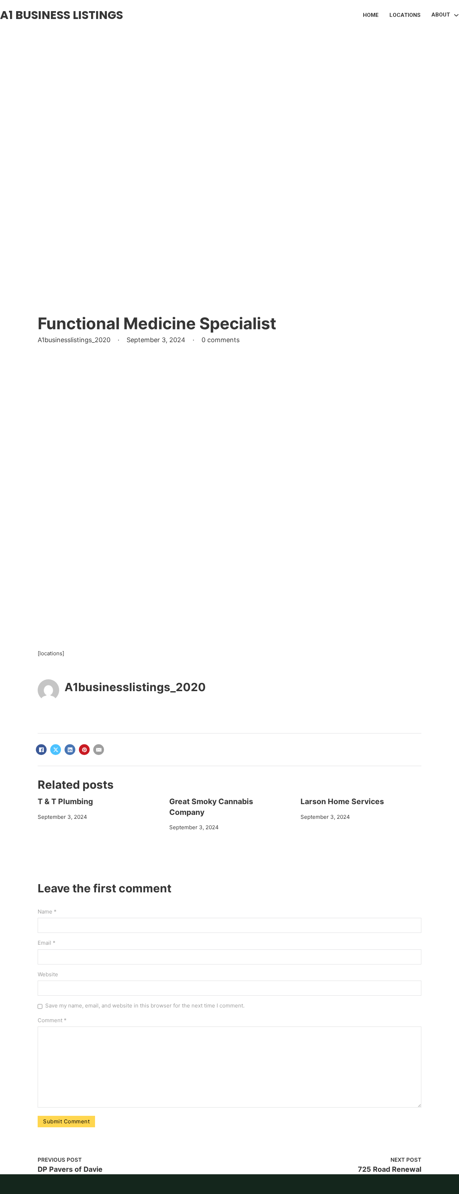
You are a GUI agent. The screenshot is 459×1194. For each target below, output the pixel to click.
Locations (405, 15)
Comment (52, 1020)
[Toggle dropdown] (456, 15)
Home (371, 15)
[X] (55, 749)
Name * (47, 911)
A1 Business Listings (61, 15)
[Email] (98, 749)
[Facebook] (41, 749)
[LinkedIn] (70, 749)
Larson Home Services (342, 801)
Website (48, 974)
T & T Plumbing (65, 801)
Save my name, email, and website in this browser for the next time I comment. (145, 1005)
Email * (47, 942)
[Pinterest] (84, 749)
